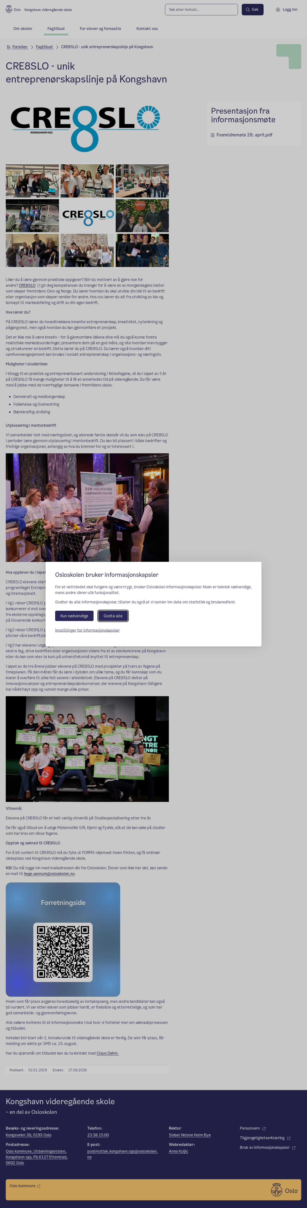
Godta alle (113, 616)
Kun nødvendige (74, 616)
